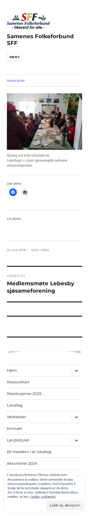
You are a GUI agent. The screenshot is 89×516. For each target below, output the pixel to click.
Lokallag (15, 405)
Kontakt (14, 428)
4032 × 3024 (40, 250)
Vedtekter (16, 417)
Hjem (12, 370)
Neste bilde (16, 80)
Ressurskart (18, 382)
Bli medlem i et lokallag (29, 452)
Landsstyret (18, 440)
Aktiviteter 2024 (22, 463)
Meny (14, 57)
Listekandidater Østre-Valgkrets (37, 475)
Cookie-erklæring (43, 496)
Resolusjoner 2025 (24, 393)
